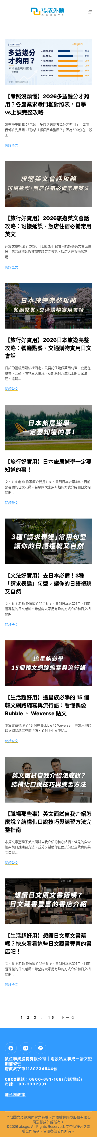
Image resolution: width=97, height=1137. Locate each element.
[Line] (40, 1048)
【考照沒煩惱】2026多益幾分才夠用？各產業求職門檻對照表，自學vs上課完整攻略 (47, 104)
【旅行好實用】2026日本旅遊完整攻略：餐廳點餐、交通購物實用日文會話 (48, 348)
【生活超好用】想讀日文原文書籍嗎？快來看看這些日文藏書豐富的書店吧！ (48, 943)
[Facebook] (11, 1048)
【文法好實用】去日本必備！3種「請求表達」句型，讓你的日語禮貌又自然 (48, 583)
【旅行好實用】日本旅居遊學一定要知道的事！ (48, 465)
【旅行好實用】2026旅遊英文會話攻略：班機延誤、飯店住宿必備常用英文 (48, 226)
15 (52, 1017)
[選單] (90, 12)
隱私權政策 (15, 1094)
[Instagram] (26, 1048)
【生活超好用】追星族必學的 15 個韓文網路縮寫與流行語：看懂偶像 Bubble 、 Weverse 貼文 (47, 705)
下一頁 (68, 1017)
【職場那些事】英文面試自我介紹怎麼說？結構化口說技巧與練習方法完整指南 (48, 822)
